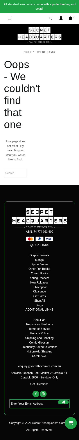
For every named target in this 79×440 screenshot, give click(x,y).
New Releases (39, 282)
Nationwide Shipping (39, 351)
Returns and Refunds (39, 324)
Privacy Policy (39, 333)
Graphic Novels (39, 255)
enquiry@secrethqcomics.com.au (39, 366)
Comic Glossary (39, 342)
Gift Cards (39, 296)
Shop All (39, 300)
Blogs (39, 305)
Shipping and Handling (39, 338)
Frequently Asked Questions (39, 347)
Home (27, 51)
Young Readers (39, 278)
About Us (39, 319)
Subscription (39, 287)
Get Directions (39, 384)
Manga (39, 259)
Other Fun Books (39, 268)
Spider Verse (39, 264)
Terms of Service (39, 328)
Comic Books (39, 273)
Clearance (39, 291)
